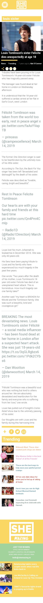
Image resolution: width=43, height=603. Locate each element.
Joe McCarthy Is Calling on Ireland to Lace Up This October (28, 576)
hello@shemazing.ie (21, 557)
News (3, 63)
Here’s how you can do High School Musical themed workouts (27, 491)
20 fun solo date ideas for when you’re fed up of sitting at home (28, 479)
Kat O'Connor (36, 63)
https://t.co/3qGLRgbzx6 (20, 352)
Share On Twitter (11, 68)
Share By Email (14, 68)
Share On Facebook (7, 68)
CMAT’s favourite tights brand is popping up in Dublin (27, 587)
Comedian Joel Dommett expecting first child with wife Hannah (28, 502)
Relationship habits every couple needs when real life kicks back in (26, 566)
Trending (12, 63)
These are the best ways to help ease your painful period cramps (28, 467)
